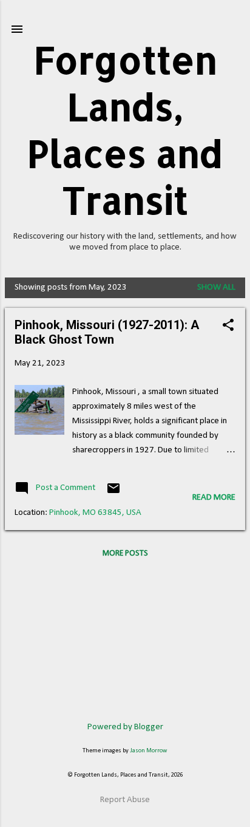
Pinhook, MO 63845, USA (95, 512)
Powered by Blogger (125, 727)
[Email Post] (113, 493)
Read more (213, 497)
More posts (125, 553)
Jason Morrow (148, 750)
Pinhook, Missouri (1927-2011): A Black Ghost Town (107, 332)
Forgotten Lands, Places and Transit (125, 129)
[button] (228, 326)
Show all (216, 287)
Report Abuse (125, 800)
